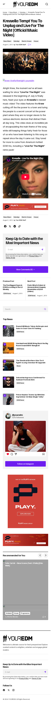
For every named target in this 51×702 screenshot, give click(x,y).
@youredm (17, 414)
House (36, 41)
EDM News (7, 293)
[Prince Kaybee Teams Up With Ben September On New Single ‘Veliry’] (8, 399)
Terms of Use (10, 258)
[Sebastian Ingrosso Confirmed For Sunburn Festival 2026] (8, 382)
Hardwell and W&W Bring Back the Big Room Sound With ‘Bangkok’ (32, 344)
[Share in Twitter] (10, 226)
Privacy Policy (34, 256)
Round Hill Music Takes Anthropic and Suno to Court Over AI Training (32, 327)
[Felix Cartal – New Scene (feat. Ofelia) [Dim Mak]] (25, 590)
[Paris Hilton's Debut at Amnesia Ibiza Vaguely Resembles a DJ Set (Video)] (37, 289)
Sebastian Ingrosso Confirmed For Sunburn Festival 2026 (30, 379)
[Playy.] (25, 540)
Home (5, 12)
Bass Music (13, 12)
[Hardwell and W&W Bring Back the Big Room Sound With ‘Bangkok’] (8, 348)
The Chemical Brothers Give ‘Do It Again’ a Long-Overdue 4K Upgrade (30, 361)
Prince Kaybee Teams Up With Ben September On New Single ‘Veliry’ (30, 396)
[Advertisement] (25, 501)
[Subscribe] (42, 249)
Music (19, 366)
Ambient (9, 613)
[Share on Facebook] (5, 226)
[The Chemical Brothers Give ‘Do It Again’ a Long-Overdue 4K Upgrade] (8, 365)
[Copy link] (19, 226)
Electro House (26, 41)
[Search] (45, 309)
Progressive (25, 613)
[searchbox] (23, 309)
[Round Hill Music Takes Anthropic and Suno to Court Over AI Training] (8, 331)
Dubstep (23, 12)
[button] (4, 4)
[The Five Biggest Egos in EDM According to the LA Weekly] (14, 289)
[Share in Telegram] (14, 226)
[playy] (25, 206)
